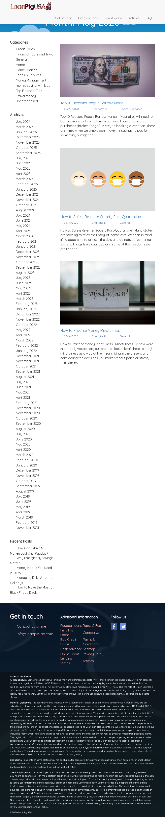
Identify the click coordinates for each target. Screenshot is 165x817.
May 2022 (23, 330)
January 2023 (26, 309)
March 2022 (24, 340)
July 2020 (23, 434)
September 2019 (28, 486)
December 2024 (27, 194)
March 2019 (24, 517)
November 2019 (27, 476)
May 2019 (23, 507)
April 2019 (23, 512)
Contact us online (31, 626)
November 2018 (27, 528)
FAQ (149, 18)
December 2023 (27, 252)
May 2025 (23, 168)
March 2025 (24, 179)
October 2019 (26, 481)
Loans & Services (131, 109)
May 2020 (23, 444)
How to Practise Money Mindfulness (90, 330)
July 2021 (23, 382)
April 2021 (23, 397)
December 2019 (27, 470)
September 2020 (28, 424)
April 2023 (23, 293)
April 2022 (23, 335)
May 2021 (23, 392)
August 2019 (25, 491)
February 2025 (27, 184)
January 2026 (26, 132)
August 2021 (25, 377)
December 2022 (28, 314)
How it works (113, 18)
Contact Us (91, 633)
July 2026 (23, 122)
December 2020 (28, 408)
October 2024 (26, 205)
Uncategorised (27, 101)
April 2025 (23, 174)
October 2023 (26, 262)
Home (20, 65)
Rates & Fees (88, 18)
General (125, 222)
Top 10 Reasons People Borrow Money (93, 103)
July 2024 (23, 215)
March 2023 (24, 299)
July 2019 (23, 496)
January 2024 (26, 246)
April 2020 (23, 450)
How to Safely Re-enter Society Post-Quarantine (101, 216)
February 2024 (27, 241)
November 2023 (27, 257)
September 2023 (28, 267)
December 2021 (27, 356)
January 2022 (26, 351)
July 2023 (23, 278)
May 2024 (23, 226)
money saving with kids (33, 85)
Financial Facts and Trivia (34, 54)
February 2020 (27, 460)
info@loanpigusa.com (35, 634)
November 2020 (28, 413)
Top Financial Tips (29, 91)
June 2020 (24, 439)
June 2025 (24, 163)
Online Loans (69, 654)
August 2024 (25, 210)
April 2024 (23, 231)
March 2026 (24, 127)
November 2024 (27, 200)
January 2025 (26, 189)
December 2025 (28, 137)
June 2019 (23, 502)
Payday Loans (71, 626)
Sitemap (89, 649)
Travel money (26, 96)
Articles (134, 18)
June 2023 (23, 283)
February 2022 (27, 345)
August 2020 (25, 429)
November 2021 (27, 361)
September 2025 (28, 153)
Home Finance (26, 70)
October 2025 (26, 148)
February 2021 (26, 403)
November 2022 (28, 319)
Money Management (31, 80)
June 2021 (23, 387)
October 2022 (26, 325)
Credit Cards (25, 49)
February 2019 (26, 523)
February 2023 (27, 304)
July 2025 (23, 158)
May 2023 (23, 288)
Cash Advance (71, 649)
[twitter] (123, 626)
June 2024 (23, 220)
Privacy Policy (93, 654)
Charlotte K (100, 109)
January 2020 (26, 465)
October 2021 (26, 366)
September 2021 (28, 371)
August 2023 (25, 273)
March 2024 (24, 236)
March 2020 (25, 455)
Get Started (63, 18)
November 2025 (28, 142)
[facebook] (114, 626)
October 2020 (26, 418)
